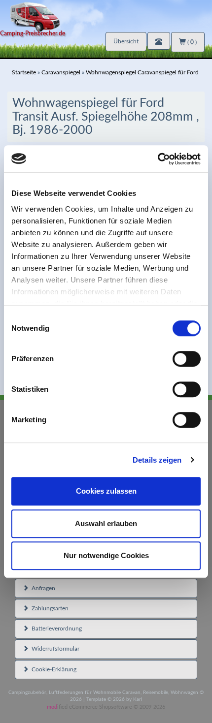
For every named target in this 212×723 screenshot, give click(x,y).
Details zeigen (157, 460)
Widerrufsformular (54, 649)
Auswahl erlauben (106, 523)
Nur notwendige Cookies (106, 555)
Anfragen (42, 588)
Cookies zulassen (106, 491)
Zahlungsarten (49, 608)
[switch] (187, 359)
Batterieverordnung (55, 628)
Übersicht (126, 41)
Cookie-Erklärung (52, 669)
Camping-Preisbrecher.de (32, 33)
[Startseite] (106, 16)
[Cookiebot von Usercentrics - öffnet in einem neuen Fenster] (157, 159)
